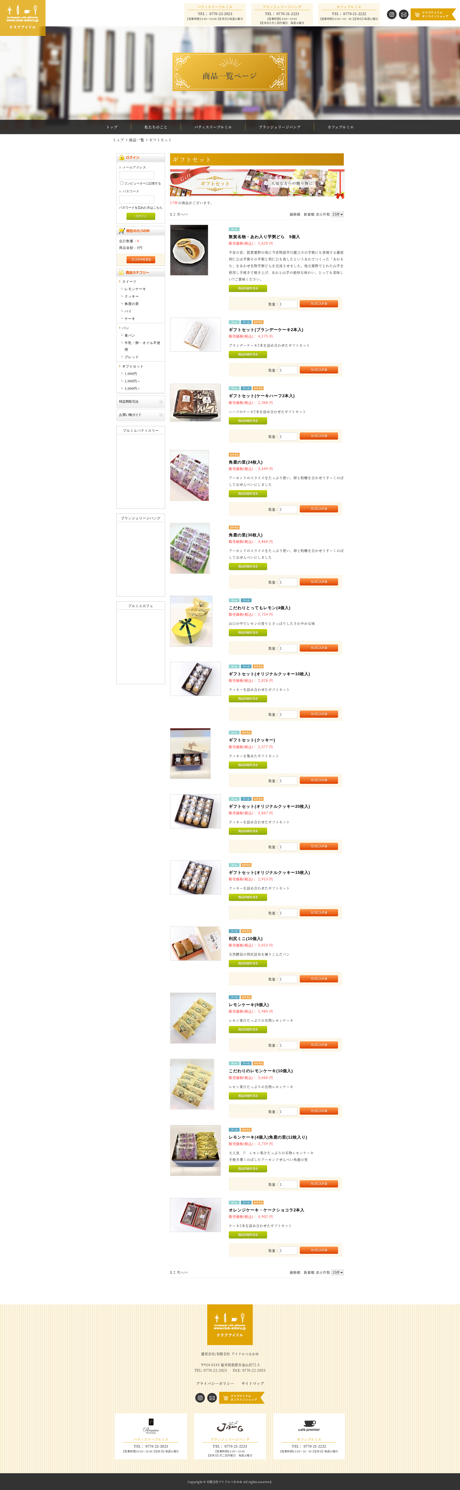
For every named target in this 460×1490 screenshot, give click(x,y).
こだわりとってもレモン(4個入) (260, 608)
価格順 (295, 214)
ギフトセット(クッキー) (252, 740)
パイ (128, 311)
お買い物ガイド (130, 415)
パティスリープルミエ (213, 126)
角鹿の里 (132, 304)
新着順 (309, 214)
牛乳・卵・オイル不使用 (143, 346)
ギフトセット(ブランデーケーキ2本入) (266, 329)
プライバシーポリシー (215, 1383)
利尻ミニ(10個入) (246, 938)
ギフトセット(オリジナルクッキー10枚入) (269, 674)
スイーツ (129, 281)
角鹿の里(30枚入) (246, 535)
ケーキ (130, 319)
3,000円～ (133, 388)
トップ (112, 126)
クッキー (132, 296)
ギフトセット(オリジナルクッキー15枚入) (269, 872)
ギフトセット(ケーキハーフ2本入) (262, 396)
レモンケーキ (135, 289)
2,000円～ (133, 381)
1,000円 (131, 374)
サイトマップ (253, 1383)
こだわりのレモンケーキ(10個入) (261, 1071)
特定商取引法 (128, 401)
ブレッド (132, 357)
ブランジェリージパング (280, 126)
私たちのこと (155, 126)
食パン (130, 335)
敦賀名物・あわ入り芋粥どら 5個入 (264, 237)
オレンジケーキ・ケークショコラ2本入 (267, 1210)
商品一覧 (136, 140)
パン (125, 328)
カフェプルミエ (341, 126)
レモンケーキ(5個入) (249, 1005)
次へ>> (182, 214)
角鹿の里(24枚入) (246, 462)
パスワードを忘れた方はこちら (140, 207)
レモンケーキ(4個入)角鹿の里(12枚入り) (268, 1137)
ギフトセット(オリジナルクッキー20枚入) (269, 806)
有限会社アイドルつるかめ (224, 1482)
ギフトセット (133, 366)
